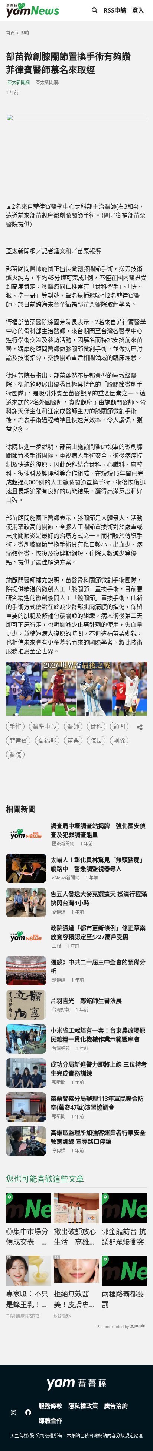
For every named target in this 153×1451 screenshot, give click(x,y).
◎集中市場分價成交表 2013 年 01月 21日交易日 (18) (27, 1237)
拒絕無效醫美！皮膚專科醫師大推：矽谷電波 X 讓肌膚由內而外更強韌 (75, 1299)
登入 (138, 10)
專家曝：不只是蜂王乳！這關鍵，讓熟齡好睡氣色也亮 (27, 1299)
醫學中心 (44, 726)
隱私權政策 (83, 1406)
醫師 (73, 726)
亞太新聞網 (18, 82)
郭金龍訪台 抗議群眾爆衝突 (124, 1237)
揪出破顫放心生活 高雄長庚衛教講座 (75, 1237)
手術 (15, 726)
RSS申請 (115, 10)
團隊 (119, 740)
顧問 (119, 726)
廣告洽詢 (116, 1406)
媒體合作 (50, 1421)
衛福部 (47, 740)
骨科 (96, 726)
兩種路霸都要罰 (123, 1299)
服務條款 (50, 1406)
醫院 (15, 755)
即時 (24, 33)
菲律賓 (18, 740)
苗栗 (73, 740)
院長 (96, 740)
